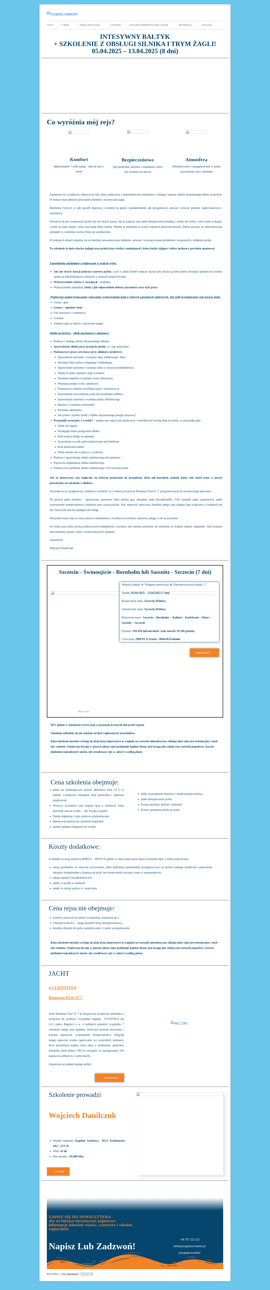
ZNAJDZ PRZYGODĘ (89, 25)
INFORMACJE (185, 25)
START (50, 25)
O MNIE (65, 25)
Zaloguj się (87, 1274)
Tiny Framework (70, 1274)
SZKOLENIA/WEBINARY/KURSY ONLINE (148, 25)
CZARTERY (115, 25)
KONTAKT (207, 25)
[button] (52, 83)
